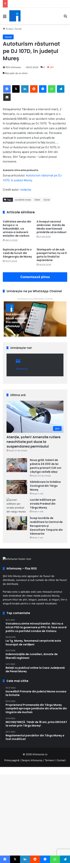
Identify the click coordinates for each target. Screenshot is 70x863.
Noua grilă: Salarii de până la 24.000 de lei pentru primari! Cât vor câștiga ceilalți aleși (45, 466)
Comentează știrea (35, 277)
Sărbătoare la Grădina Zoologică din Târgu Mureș (45, 486)
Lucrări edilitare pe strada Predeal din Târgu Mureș (43, 503)
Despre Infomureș (31, 760)
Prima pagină (11, 760)
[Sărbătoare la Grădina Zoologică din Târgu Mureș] (17, 487)
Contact (61, 760)
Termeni (49, 760)
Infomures (22, 368)
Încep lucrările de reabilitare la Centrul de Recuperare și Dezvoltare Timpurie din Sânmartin (46, 526)
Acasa (9, 28)
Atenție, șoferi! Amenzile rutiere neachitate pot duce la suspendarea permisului (33, 442)
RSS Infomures (13, 67)
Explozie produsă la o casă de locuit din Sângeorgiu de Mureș (17, 253)
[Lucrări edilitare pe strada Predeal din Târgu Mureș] (17, 506)
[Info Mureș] (15, 15)
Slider (37, 199)
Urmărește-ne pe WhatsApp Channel (35, 298)
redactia (25, 189)
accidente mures (23, 199)
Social (18, 28)
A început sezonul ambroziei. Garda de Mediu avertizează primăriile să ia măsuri (51, 227)
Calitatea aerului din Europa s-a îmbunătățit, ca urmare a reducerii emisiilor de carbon (17, 229)
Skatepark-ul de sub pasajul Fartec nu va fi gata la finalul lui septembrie (52, 255)
